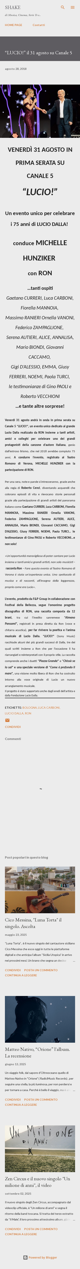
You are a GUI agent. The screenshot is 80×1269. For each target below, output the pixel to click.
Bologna (30, 707)
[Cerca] (62, 7)
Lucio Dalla (14, 713)
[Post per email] (7, 721)
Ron (28, 713)
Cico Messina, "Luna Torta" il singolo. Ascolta (33, 923)
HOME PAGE (13, 25)
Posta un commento (41, 970)
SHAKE (13, 7)
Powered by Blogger (42, 1257)
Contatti (39, 25)
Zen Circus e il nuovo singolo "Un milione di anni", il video (37, 1181)
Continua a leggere (21, 975)
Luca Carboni (49, 707)
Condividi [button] (13, 727)
